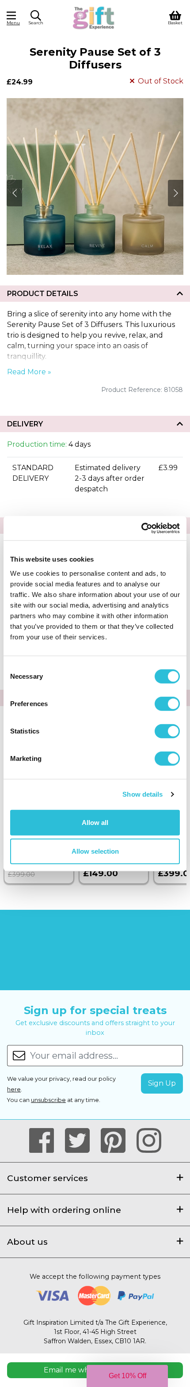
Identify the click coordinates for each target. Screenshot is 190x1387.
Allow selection (95, 851)
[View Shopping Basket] (175, 17)
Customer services (47, 1178)
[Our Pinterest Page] (117, 1141)
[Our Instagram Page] (149, 1141)
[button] (36, 19)
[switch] (167, 703)
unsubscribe (48, 1100)
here (14, 1089)
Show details (142, 794)
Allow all (95, 822)
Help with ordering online (64, 1210)
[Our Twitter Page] (81, 1141)
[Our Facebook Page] (45, 1141)
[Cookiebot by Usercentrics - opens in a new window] (141, 528)
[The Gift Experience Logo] (94, 17)
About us (27, 1241)
